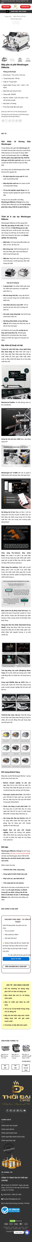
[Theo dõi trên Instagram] (10, 1110)
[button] (7, 11)
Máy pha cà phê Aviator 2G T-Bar (4, 1056)
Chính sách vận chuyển (9, 1125)
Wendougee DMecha (14, 116)
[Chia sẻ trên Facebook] (6, 120)
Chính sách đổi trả (7, 1129)
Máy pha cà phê (8, 114)
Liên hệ (24, 1228)
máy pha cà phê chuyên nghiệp (20, 853)
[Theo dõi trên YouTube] (24, 1110)
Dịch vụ (21, 1227)
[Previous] (4, 41)
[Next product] (14, 22)
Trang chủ (8, 16)
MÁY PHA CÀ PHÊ (19, 16)
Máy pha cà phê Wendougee (21, 114)
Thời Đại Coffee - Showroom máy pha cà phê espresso (9, 1149)
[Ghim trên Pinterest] (16, 120)
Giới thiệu (14, 1227)
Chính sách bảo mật (8, 1140)
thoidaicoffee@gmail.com (12, 1199)
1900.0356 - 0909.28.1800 (12, 1194)
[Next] (27, 41)
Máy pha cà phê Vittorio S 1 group (16, 1056)
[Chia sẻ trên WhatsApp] (3, 120)
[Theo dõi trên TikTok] (14, 1110)
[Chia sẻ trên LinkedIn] (20, 120)
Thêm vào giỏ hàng (26, 1068)
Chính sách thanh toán (9, 1133)
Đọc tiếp (5, 1067)
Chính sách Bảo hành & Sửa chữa (13, 1137)
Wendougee (4, 116)
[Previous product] (17, 22)
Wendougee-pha (16, 19)
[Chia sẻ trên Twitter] (9, 120)
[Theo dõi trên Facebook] (7, 1110)
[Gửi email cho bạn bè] (13, 120)
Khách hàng (17, 1228)
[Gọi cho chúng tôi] (21, 1110)
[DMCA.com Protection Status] (16, 1221)
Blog (26, 1227)
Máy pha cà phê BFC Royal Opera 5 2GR (26, 1056)
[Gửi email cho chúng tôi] (17, 1110)
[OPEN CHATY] (27, 1232)
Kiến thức (9, 1228)
